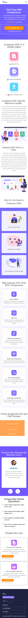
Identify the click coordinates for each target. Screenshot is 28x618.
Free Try (7, 556)
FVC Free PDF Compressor (14, 547)
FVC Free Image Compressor (14, 571)
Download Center (9, 597)
